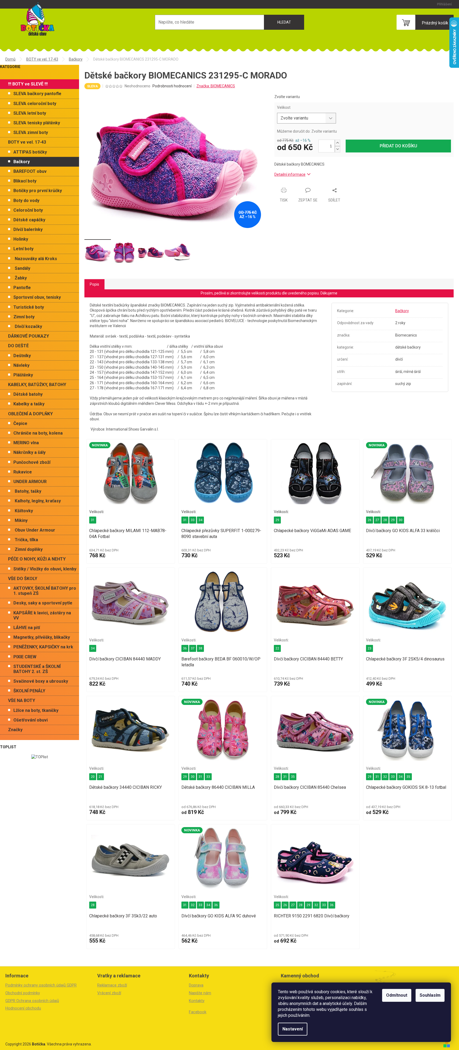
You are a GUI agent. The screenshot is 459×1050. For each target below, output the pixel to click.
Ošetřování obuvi (30, 720)
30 (400, 520)
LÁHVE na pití (26, 627)
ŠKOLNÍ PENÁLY (29, 690)
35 (293, 777)
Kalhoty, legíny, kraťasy (38, 500)
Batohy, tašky (28, 491)
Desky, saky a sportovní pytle (42, 603)
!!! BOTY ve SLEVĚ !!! (28, 84)
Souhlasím (430, 995)
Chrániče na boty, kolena (38, 433)
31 (93, 520)
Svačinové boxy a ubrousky (40, 681)
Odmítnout (396, 995)
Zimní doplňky (29, 549)
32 (385, 777)
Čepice (20, 423)
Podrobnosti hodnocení (172, 86)
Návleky (21, 365)
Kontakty (196, 1000)
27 (377, 520)
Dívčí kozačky (28, 326)
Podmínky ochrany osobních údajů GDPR (41, 985)
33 (193, 520)
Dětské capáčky (29, 219)
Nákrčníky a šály (29, 452)
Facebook (197, 1012)
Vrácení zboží (109, 993)
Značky (15, 729)
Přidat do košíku (398, 145)
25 (277, 905)
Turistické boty (28, 307)
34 (200, 520)
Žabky (21, 278)
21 (100, 777)
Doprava (196, 985)
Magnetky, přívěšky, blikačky (41, 637)
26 (369, 520)
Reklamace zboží (112, 985)
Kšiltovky (24, 510)
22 (277, 648)
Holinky (20, 239)
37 (193, 648)
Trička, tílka (26, 539)
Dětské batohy (28, 394)
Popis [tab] (94, 284)
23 (369, 648)
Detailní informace (289, 174)
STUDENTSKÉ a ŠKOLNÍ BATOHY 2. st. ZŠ (37, 669)
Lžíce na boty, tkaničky (35, 710)
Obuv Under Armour (35, 530)
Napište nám (200, 993)
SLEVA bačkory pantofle (37, 93)
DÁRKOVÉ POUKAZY (28, 336)
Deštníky (22, 355)
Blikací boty (24, 181)
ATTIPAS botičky (30, 152)
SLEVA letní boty (29, 113)
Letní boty (23, 248)
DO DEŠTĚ (18, 345)
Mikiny (21, 520)
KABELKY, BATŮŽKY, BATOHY (37, 384)
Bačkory (21, 161)
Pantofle (22, 287)
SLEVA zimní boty (30, 132)
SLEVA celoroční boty (34, 103)
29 (277, 520)
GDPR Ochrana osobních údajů (32, 1000)
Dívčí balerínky (28, 229)
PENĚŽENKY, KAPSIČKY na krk (43, 646)
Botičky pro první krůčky (37, 190)
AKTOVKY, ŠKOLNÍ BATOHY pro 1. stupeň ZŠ (44, 591)
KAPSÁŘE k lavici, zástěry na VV (42, 615)
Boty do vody (26, 200)
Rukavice (22, 471)
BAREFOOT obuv (30, 171)
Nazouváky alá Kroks (36, 258)
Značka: (215, 86)
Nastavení (292, 1029)
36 (185, 648)
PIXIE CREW (24, 656)
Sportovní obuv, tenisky (37, 297)
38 (200, 648)
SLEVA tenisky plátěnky (36, 122)
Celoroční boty (28, 210)
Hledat (284, 22)
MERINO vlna (26, 442)
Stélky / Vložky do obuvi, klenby (44, 568)
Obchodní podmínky (22, 993)
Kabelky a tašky (28, 403)
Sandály (22, 268)
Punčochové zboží (31, 462)
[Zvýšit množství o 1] (337, 143)
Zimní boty (24, 316)
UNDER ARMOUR (30, 481)
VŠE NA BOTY (21, 700)
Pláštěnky (23, 375)
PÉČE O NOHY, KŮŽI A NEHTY (37, 559)
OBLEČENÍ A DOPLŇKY (30, 413)
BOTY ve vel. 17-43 (27, 142)
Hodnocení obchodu (23, 1008)
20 (93, 777)
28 (385, 520)
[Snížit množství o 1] (337, 149)
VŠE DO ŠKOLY (22, 578)
